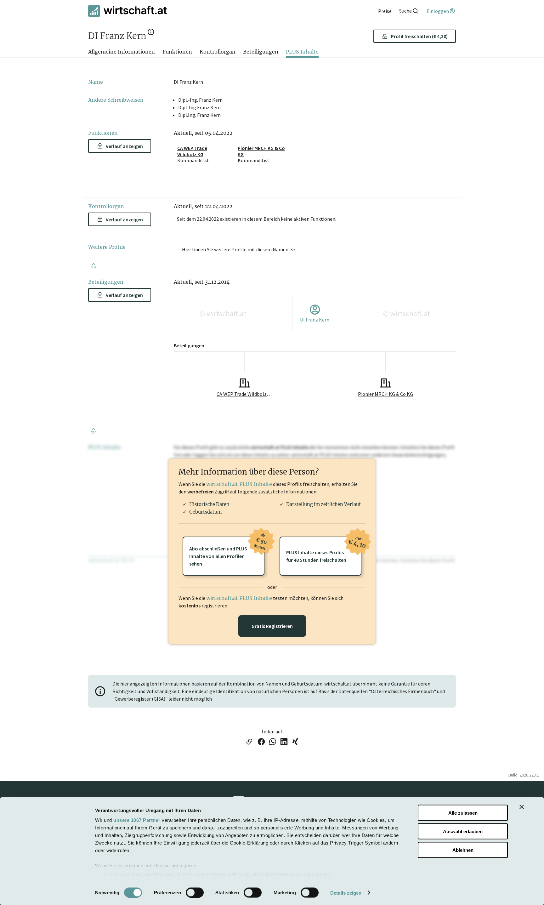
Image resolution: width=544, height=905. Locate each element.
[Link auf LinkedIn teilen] (284, 742)
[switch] (195, 892)
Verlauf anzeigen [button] (124, 146)
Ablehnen (462, 849)
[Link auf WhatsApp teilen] (272, 742)
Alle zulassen (463, 813)
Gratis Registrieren (272, 626)
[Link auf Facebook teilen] (261, 742)
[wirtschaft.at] (127, 11)
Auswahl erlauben (463, 831)
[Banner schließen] (521, 807)
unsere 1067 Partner (137, 820)
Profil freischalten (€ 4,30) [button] (419, 36)
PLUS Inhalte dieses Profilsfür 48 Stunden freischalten (323, 550)
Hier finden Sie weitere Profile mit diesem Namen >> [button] (238, 249)
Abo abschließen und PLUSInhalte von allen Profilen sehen (226, 552)
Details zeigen (345, 892)
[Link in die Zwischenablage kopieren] (249, 742)
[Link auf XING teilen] (295, 742)
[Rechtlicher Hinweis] (151, 34)
